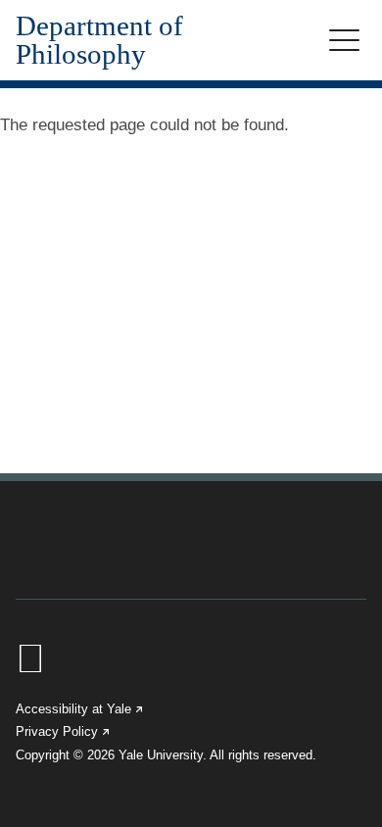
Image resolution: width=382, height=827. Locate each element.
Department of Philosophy (99, 40)
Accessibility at (80, 709)
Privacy (64, 731)
